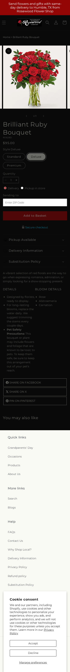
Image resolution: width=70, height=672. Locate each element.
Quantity (9, 173)
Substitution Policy (21, 585)
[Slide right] (43, 116)
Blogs (12, 507)
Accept (33, 643)
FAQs (11, 532)
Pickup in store (35, 188)
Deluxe (36, 156)
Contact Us (15, 541)
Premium (14, 165)
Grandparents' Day (20, 447)
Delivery (14, 188)
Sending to (16, 195)
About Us (14, 474)
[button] (47, 22)
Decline (33, 653)
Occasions (15, 456)
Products (14, 465)
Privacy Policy (17, 567)
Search (12, 498)
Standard (14, 156)
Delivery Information (22, 558)
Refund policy (17, 576)
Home (6, 37)
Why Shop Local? (20, 549)
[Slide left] (26, 116)
